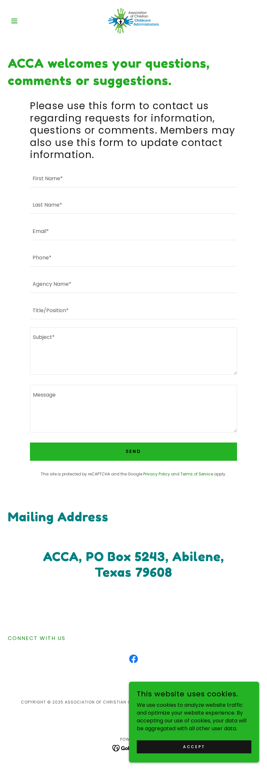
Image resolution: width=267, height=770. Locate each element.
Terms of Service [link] (196, 474)
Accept (194, 746)
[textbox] (133, 178)
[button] (27, 20)
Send (134, 451)
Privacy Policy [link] (156, 474)
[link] (133, 21)
